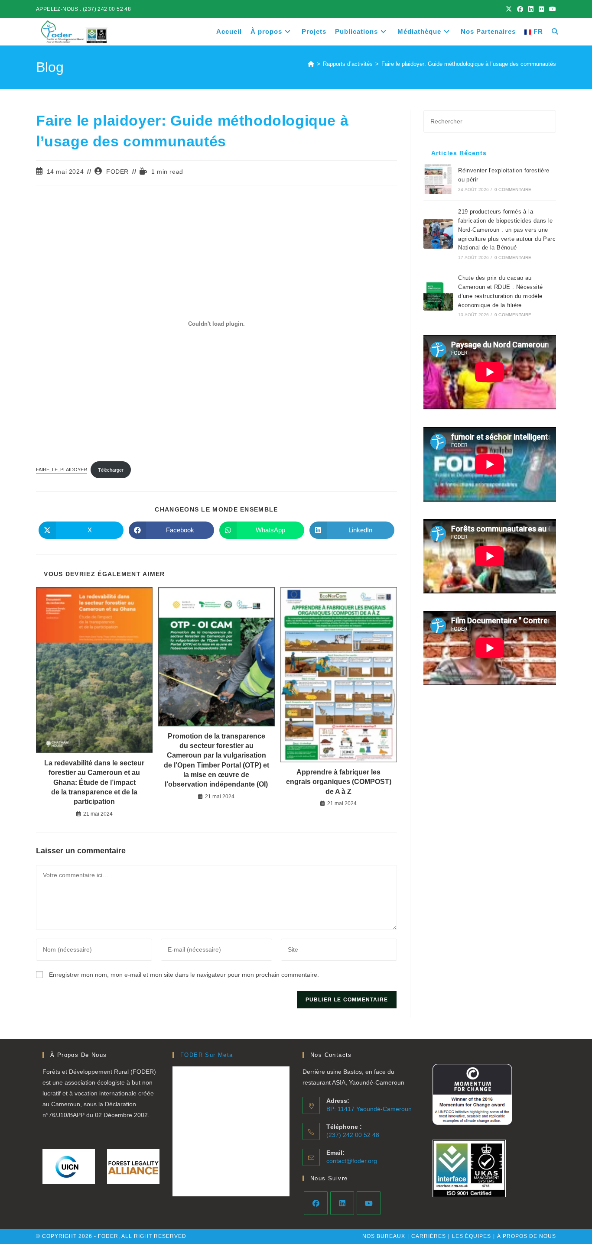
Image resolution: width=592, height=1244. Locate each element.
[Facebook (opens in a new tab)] (520, 9)
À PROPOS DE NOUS (526, 1236)
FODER (117, 171)
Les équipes (471, 1236)
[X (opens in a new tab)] (508, 9)
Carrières (428, 1236)
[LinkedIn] (342, 1203)
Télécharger (111, 470)
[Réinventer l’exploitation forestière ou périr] (438, 179)
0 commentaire (513, 189)
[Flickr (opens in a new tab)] (541, 9)
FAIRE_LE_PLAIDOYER (61, 470)
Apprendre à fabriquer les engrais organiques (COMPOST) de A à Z (338, 781)
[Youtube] (369, 1203)
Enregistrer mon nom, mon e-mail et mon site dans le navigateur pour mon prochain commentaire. (184, 974)
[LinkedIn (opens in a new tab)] (531, 9)
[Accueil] (311, 64)
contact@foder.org (351, 1160)
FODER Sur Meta (206, 1055)
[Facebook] (316, 1203)
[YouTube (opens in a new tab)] (551, 9)
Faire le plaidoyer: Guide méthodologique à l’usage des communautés (468, 64)
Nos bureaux (383, 1236)
